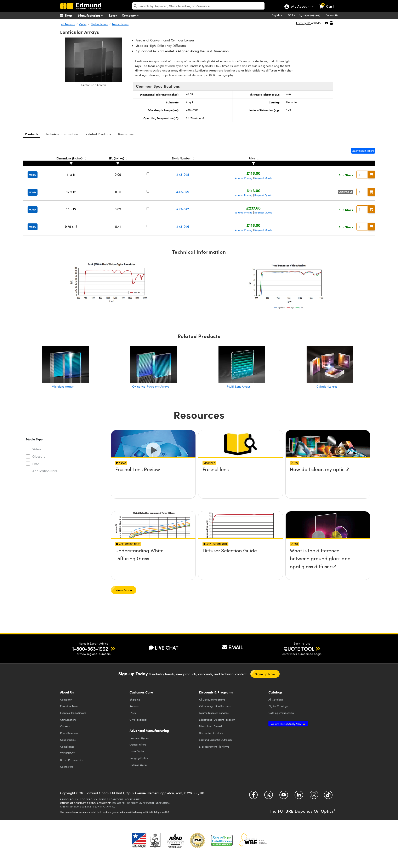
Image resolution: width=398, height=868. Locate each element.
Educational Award (210, 726)
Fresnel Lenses (120, 24)
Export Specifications (363, 150)
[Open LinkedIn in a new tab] (299, 796)
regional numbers (98, 654)
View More (123, 590)
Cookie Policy (88, 799)
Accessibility (133, 799)
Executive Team (69, 706)
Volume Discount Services (214, 712)
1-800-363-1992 (311, 15)
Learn (113, 15)
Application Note (44, 471)
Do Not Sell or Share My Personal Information (141, 803)
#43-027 (182, 209)
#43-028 (182, 174)
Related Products (98, 134)
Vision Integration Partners (215, 706)
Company (129, 15)
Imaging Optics (139, 758)
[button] (312, 15)
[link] (328, 3)
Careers (65, 726)
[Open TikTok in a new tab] (328, 796)
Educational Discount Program (217, 719)
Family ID (303, 23)
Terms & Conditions (111, 799)
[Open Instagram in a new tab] (314, 796)
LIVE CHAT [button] (166, 648)
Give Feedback (138, 719)
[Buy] (371, 174)
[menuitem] (70, 15)
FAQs (133, 712)
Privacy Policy (69, 799)
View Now (153, 481)
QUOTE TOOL (299, 648)
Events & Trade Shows (73, 712)
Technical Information (61, 134)
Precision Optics (139, 737)
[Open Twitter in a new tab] (268, 796)
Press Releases (69, 733)
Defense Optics (139, 764)
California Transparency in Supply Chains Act (88, 806)
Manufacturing (89, 15)
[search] (198, 6)
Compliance (67, 746)
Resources (125, 134)
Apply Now (286, 723)
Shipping (135, 699)
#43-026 (182, 226)
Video (36, 449)
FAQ (35, 463)
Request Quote (263, 178)
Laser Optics (137, 751)
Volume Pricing (243, 178)
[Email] (326, 23)
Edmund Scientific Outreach (215, 739)
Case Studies (68, 739)
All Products (68, 24)
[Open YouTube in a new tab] (284, 796)
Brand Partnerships (72, 760)
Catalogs (275, 699)
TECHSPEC (67, 753)
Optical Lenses (99, 24)
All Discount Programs (212, 699)
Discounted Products (211, 733)
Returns (134, 706)
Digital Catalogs (278, 706)
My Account (300, 7)
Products (31, 134)
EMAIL (235, 647)
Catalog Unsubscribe (281, 712)
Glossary (38, 456)
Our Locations (68, 719)
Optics (82, 24)
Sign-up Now (265, 674)
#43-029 (182, 192)
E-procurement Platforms (214, 746)
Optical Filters (138, 744)
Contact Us (332, 15)
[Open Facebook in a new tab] (253, 796)
